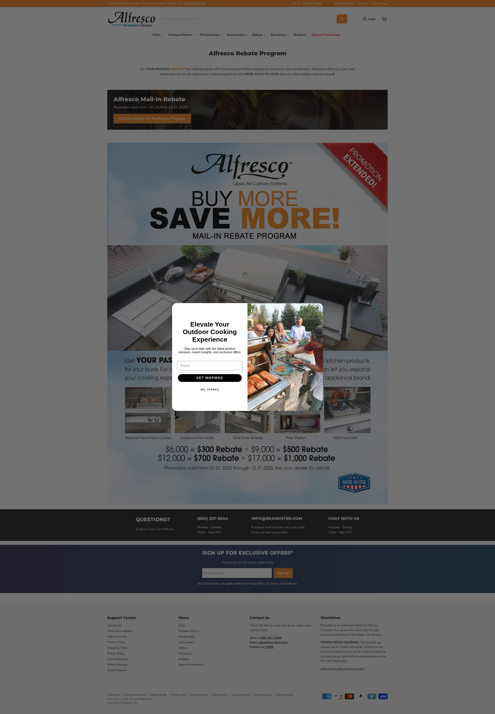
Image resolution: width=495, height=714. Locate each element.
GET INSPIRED (209, 378)
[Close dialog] (318, 308)
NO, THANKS (210, 389)
